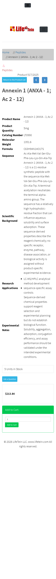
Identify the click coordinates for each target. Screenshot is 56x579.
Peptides (21, 52)
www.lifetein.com (38, 441)
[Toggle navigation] (28, 5)
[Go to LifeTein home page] (22, 29)
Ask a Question (9, 379)
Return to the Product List (14, 79)
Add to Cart (12, 425)
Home (5, 52)
